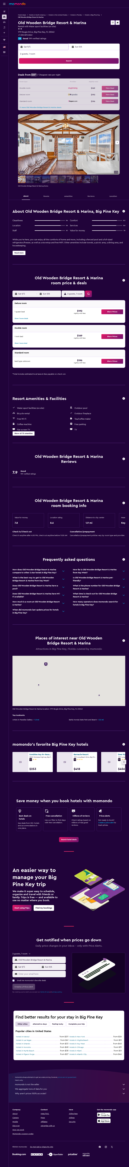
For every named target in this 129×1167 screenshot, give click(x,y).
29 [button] (36, 94)
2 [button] (42, 70)
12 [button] (60, 76)
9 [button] (42, 76)
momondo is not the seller (27, 1084)
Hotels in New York (77, 1037)
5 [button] (60, 70)
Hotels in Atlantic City (78, 1054)
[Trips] (4, 39)
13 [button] (24, 82)
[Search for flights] (4, 11)
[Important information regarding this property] (123, 503)
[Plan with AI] (4, 32)
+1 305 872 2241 (25, 35)
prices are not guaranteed (67, 1077)
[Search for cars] (4, 22)
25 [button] (54, 88)
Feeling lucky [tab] (57, 1024)
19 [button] (60, 82)
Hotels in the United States (58, 15)
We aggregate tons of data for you (31, 1089)
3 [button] (48, 70)
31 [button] (105, 94)
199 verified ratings (37, 39)
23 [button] (42, 88)
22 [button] (36, 88)
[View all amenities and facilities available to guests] (123, 398)
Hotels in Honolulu (23, 1047)
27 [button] (24, 94)
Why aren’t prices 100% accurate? (30, 1094)
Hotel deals (22, 15)
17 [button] (48, 82)
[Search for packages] (4, 27)
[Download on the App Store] (104, 1121)
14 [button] (30, 82)
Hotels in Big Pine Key (92, 15)
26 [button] (60, 88)
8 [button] (36, 76)
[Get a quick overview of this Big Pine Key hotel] (123, 211)
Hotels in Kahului (22, 1037)
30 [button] (42, 94)
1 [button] (36, 70)
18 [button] (54, 82)
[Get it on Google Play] (104, 1114)
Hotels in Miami (75, 1051)
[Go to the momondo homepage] (17, 4)
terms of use (44, 992)
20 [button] (24, 88)
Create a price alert (106, 823)
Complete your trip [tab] (77, 1024)
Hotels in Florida (76, 15)
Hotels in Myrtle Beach (25, 1051)
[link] (69, 839)
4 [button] (54, 70)
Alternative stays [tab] (40, 1024)
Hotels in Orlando (23, 1044)
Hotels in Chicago (76, 1047)
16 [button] (42, 82)
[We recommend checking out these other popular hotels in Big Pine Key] (123, 744)
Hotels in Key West (77, 1044)
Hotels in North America (37, 15)
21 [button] (30, 88)
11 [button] (54, 76)
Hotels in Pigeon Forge (25, 1054)
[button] (4, 4)
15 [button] (36, 82)
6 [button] (24, 76)
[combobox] (41, 960)
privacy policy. (57, 992)
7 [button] (30, 76)
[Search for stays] (4, 16)
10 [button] (48, 76)
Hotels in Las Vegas (23, 1040)
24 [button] (48, 88)
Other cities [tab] (22, 1024)
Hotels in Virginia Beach (78, 1040)
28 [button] (30, 94)
